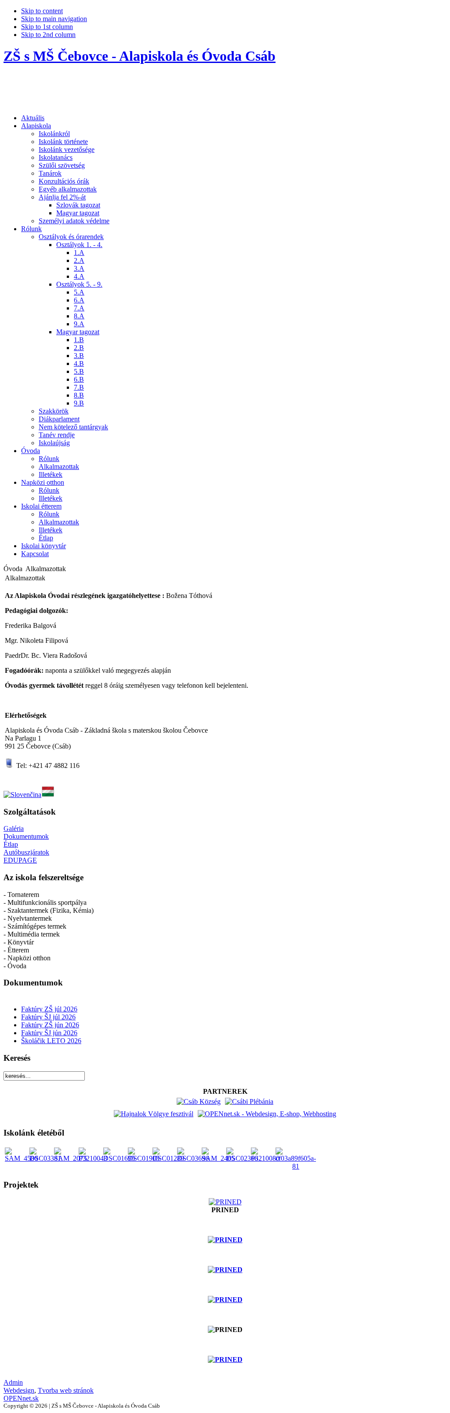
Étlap (11, 844)
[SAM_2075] (70, 1158)
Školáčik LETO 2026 (51, 1040)
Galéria (14, 828)
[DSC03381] (45, 1158)
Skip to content (42, 11)
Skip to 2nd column (48, 34)
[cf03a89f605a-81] (296, 1166)
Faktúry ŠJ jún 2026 (49, 1033)
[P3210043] (93, 1158)
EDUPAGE (20, 860)
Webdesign (19, 1390)
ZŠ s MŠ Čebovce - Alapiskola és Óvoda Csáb (140, 56)
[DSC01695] (119, 1158)
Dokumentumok (26, 836)
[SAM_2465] (218, 1158)
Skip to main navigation (54, 18)
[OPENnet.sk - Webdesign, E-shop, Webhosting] (267, 1114)
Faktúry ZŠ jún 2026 (50, 1025)
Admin (13, 1382)
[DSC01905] (144, 1158)
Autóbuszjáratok (26, 852)
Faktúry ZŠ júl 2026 (49, 1009)
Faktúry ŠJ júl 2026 (48, 1017)
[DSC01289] (168, 1158)
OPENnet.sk (21, 1398)
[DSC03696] (193, 1158)
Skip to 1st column (47, 26)
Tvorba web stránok (66, 1390)
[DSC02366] (242, 1158)
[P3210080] (265, 1158)
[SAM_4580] (21, 1158)
